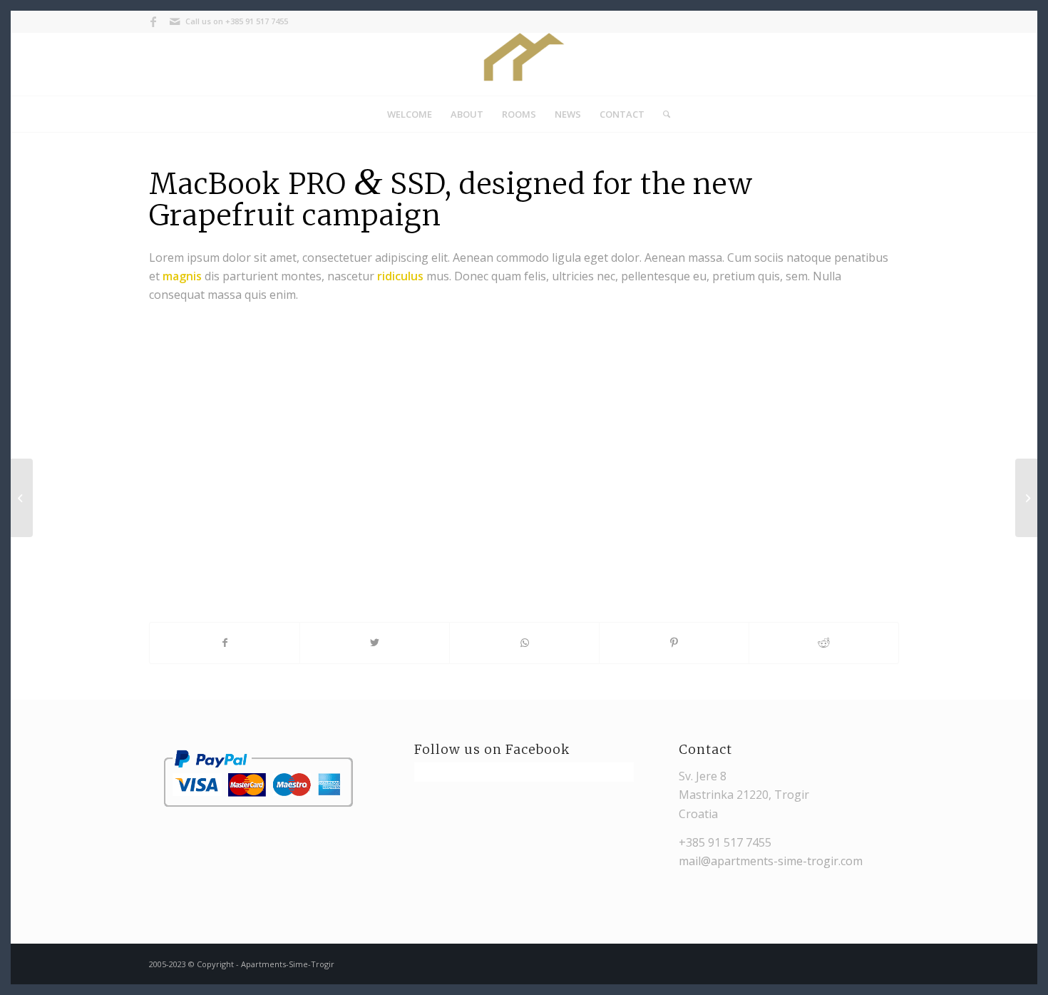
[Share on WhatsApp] (524, 643)
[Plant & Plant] (22, 498)
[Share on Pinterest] (674, 643)
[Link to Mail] (174, 21)
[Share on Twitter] (374, 643)
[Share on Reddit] (823, 643)
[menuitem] (409, 114)
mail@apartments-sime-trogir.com (771, 861)
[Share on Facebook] (224, 643)
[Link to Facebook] (153, 21)
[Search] (662, 114)
